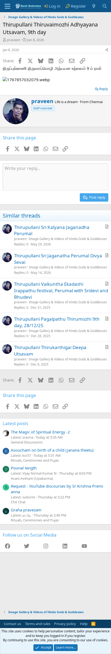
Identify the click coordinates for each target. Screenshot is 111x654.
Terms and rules (37, 623)
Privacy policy (65, 623)
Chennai (96, 101)
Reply (103, 88)
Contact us (12, 623)
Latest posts (15, 423)
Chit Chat (18, 501)
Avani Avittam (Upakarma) (32, 478)
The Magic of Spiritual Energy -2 (40, 432)
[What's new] (94, 6)
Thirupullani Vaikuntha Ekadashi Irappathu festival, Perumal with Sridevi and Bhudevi (61, 290)
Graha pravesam (26, 509)
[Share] (106, 50)
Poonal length (24, 468)
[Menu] (7, 6)
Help (84, 623)
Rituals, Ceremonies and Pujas (35, 460)
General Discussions (27, 442)
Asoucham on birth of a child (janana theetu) (52, 450)
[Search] (104, 6)
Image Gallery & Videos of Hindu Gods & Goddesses (68, 238)
